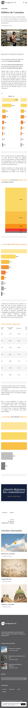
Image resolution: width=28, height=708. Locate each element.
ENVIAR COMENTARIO (14, 496)
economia (5, 512)
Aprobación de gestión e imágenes (15, 665)
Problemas (4, 691)
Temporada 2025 (6, 579)
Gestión (18, 689)
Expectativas (11, 689)
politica (12, 512)
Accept (23, 704)
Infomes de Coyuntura (8, 554)
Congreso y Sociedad (7, 604)
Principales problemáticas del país (17, 656)
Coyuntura (4, 8)
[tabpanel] (14, 37)
